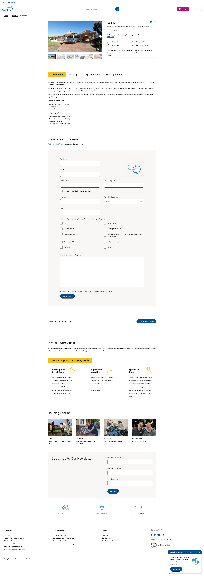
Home (6, 15)
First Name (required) (114, 457)
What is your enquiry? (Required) (71, 255)
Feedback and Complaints (110, 541)
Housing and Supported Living (14, 538)
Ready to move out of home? (113, 441)
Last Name (63, 170)
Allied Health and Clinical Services (15, 541)
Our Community (58, 530)
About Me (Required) (111, 197)
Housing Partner (114, 74)
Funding (73, 74)
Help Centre (8, 535)
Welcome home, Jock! (139, 441)
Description (57, 74)
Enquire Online (138, 514)
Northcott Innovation (59, 535)
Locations (105, 535)
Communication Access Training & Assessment (68, 544)
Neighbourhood (92, 74)
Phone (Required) (110, 181)
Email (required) (112, 479)
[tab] (57, 74)
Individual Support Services (13, 546)
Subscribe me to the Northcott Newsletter (77, 191)
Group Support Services (12, 544)
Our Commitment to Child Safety (24, 559)
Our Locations (102, 514)
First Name (63, 159)
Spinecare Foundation (60, 541)
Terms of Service (103, 291)
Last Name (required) (114, 468)
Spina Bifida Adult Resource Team (64, 538)
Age (61, 208)
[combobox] (80, 201)
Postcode (63, 197)
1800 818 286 (11, 2)
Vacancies (15, 15)
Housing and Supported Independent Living (73, 351)
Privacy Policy (93, 291)
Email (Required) (65, 181)
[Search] (117, 9)
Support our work (107, 544)
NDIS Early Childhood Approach (14, 549)
